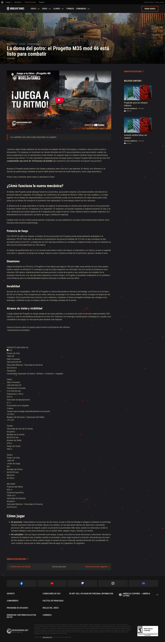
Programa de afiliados (17, 608)
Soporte (11, 594)
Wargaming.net (47, 637)
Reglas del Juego (51, 608)
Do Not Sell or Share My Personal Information (91, 594)
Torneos (70, 8)
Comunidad (81, 8)
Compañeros (12, 601)
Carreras (47, 615)
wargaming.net (18, 631)
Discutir (128, 111)
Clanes (56, 8)
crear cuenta (159, 2)
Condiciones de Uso (51, 594)
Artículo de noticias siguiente (96, 566)
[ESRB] (147, 631)
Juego (33, 8)
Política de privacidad (53, 601)
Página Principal (12, 44)
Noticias (22, 44)
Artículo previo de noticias (20, 566)
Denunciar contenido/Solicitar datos (21, 616)
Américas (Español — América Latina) (136, 595)
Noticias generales (33, 44)
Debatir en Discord (132, 71)
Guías (44, 8)
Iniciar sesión (148, 2)
